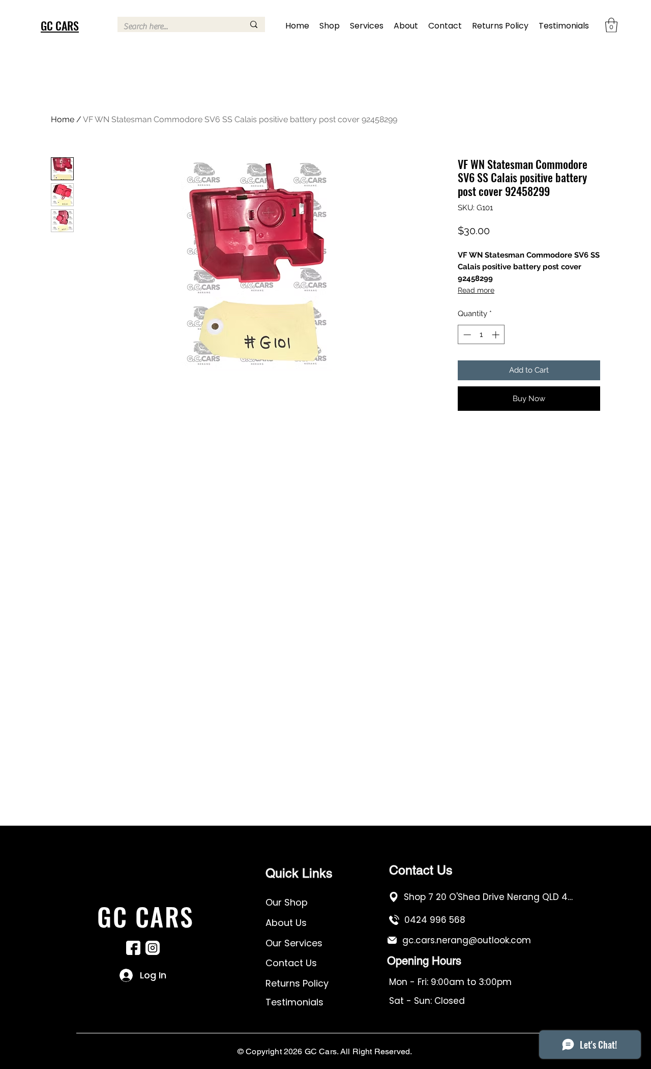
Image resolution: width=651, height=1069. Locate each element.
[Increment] (497, 334)
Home (62, 119)
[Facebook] (133, 948)
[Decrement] (466, 334)
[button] (611, 25)
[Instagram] (152, 948)
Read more (476, 290)
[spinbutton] (481, 334)
